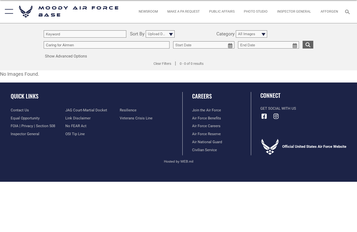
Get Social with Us (278, 108)
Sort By (137, 34)
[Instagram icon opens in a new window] (276, 116)
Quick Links (24, 96)
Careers (202, 96)
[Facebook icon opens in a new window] (264, 116)
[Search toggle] (348, 11)
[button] (8, 11)
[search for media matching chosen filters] (308, 44)
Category (225, 34)
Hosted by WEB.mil (178, 161)
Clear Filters (162, 64)
